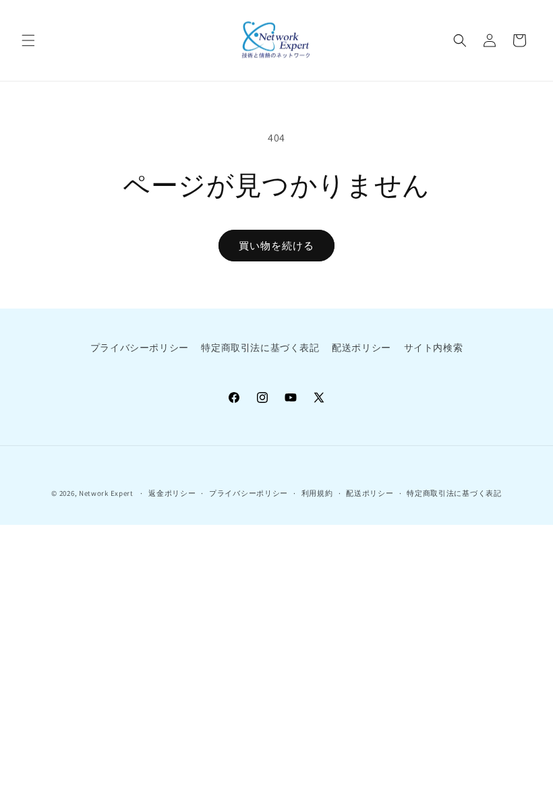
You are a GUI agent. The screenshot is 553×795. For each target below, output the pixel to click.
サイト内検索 (433, 348)
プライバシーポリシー (139, 348)
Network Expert (106, 493)
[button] (28, 40)
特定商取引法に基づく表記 (260, 348)
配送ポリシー (361, 348)
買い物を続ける (276, 245)
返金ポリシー (172, 493)
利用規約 (317, 493)
